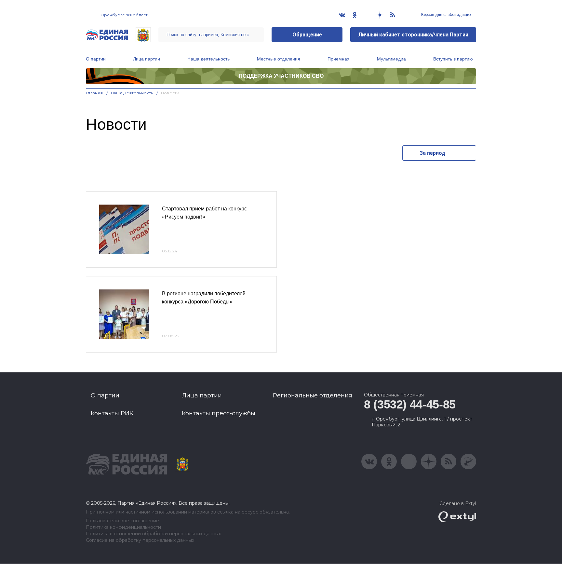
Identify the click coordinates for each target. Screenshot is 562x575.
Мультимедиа (391, 58)
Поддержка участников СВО (281, 76)
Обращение (307, 35)
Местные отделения (278, 58)
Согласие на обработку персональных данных (140, 540)
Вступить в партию (453, 58)
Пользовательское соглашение (122, 521)
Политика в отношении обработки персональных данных (153, 534)
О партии (96, 58)
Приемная (339, 58)
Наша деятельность (208, 58)
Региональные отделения (312, 395)
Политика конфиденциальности (123, 527)
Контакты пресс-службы (218, 413)
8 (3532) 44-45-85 (410, 404)
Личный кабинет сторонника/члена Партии (413, 35)
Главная (94, 92)
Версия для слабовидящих (445, 14)
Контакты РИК (112, 413)
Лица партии (146, 58)
